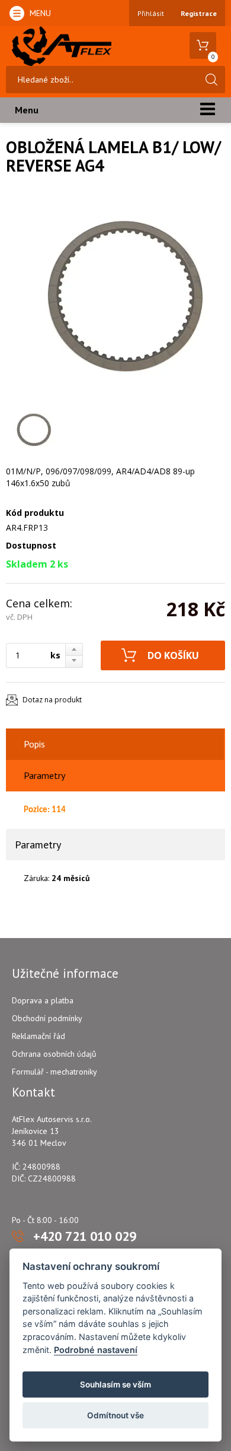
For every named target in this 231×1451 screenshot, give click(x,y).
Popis (34, 744)
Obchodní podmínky (47, 1018)
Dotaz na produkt (52, 700)
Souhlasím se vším (115, 1384)
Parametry (44, 775)
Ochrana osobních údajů (54, 1053)
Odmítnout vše (115, 1415)
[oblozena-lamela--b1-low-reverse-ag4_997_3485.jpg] (112, 299)
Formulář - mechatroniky (54, 1071)
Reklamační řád (38, 1036)
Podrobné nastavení (95, 1350)
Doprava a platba (42, 1000)
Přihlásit (150, 13)
